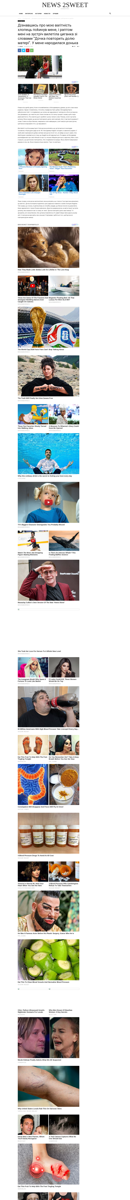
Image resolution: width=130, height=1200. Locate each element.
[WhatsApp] (32, 50)
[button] (110, 14)
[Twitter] (23, 50)
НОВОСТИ (47, 13)
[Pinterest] (27, 50)
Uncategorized (26, 18)
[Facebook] (19, 50)
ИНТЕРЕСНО (29, 13)
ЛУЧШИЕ (55, 13)
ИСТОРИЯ (38, 13)
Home (21, 13)
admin (21, 46)
